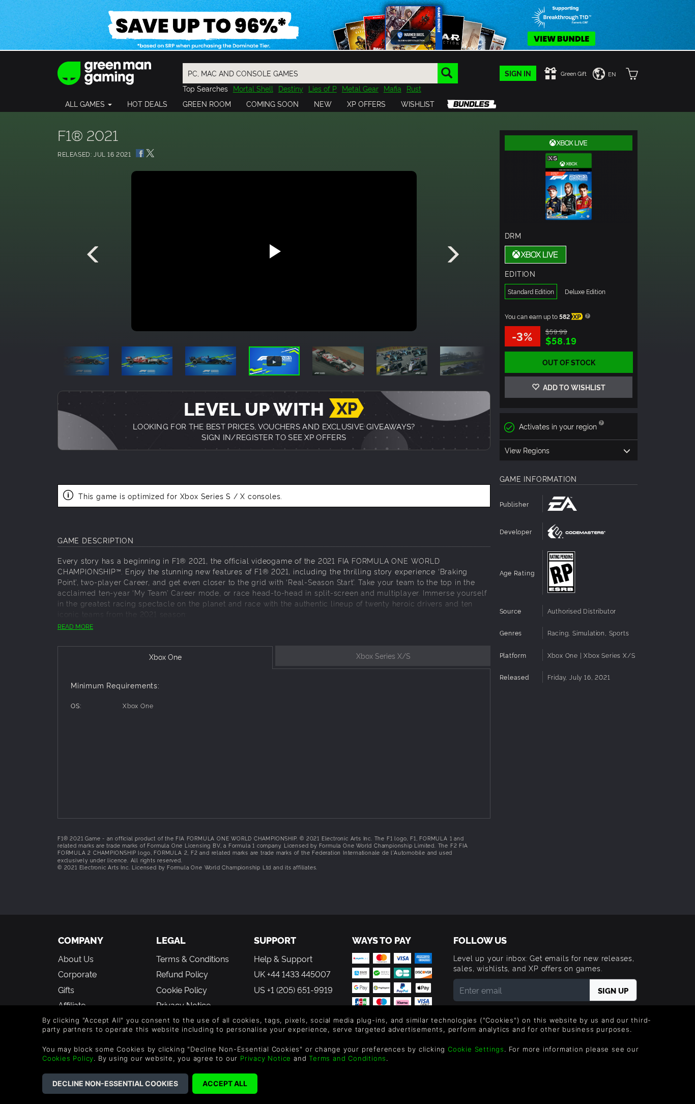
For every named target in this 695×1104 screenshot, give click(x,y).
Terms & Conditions (192, 958)
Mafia (392, 88)
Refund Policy (182, 973)
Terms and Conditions (347, 1058)
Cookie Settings (476, 1049)
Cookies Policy (68, 1058)
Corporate (77, 973)
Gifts (66, 989)
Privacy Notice (265, 1058)
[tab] (165, 657)
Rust (414, 88)
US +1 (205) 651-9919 (293, 989)
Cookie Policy (181, 989)
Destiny (290, 88)
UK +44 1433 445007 (292, 973)
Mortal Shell (253, 88)
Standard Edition (531, 291)
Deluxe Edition (585, 291)
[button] (88, 104)
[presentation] (94, 255)
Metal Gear (360, 88)
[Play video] (273, 251)
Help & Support (283, 958)
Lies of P (322, 88)
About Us (76, 958)
